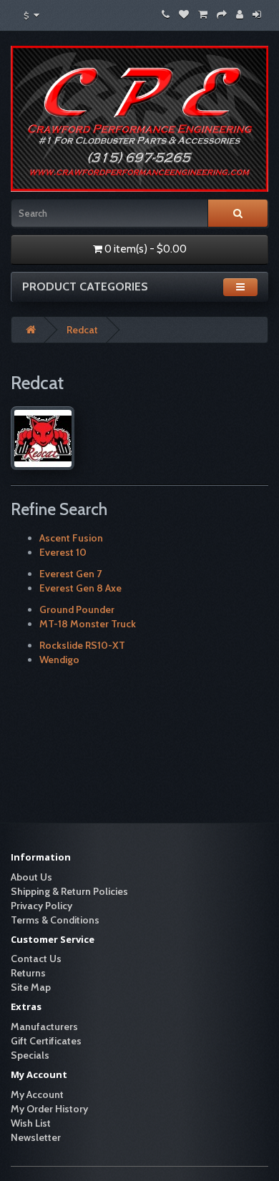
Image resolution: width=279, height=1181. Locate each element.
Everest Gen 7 (70, 573)
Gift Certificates (46, 1040)
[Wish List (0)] (184, 14)
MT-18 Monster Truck (87, 623)
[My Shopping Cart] (202, 14)
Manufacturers (44, 1026)
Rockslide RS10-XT (82, 645)
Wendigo (59, 659)
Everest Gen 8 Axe (80, 588)
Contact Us (36, 958)
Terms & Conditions (55, 919)
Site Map (31, 987)
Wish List (31, 1123)
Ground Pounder (76, 609)
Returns (28, 972)
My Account (37, 1094)
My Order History (49, 1108)
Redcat (82, 329)
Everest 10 (63, 552)
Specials (30, 1055)
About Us (31, 877)
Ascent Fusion (71, 537)
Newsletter (36, 1137)
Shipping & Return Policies (69, 891)
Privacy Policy (41, 905)
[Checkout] (222, 14)
